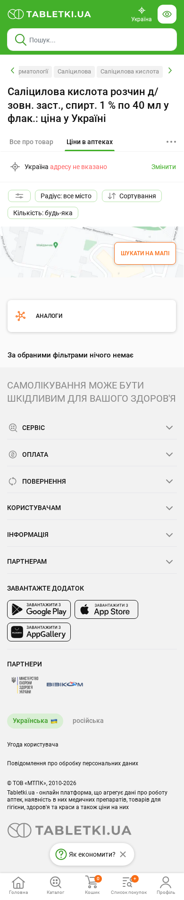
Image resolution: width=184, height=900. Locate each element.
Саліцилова (74, 71)
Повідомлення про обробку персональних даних (72, 763)
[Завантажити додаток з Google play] (39, 609)
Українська (30, 720)
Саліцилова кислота (129, 71)
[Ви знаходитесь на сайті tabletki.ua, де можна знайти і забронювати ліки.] (50, 14)
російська (88, 720)
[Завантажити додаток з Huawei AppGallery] (39, 632)
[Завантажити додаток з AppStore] (106, 609)
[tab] (90, 142)
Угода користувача (33, 744)
